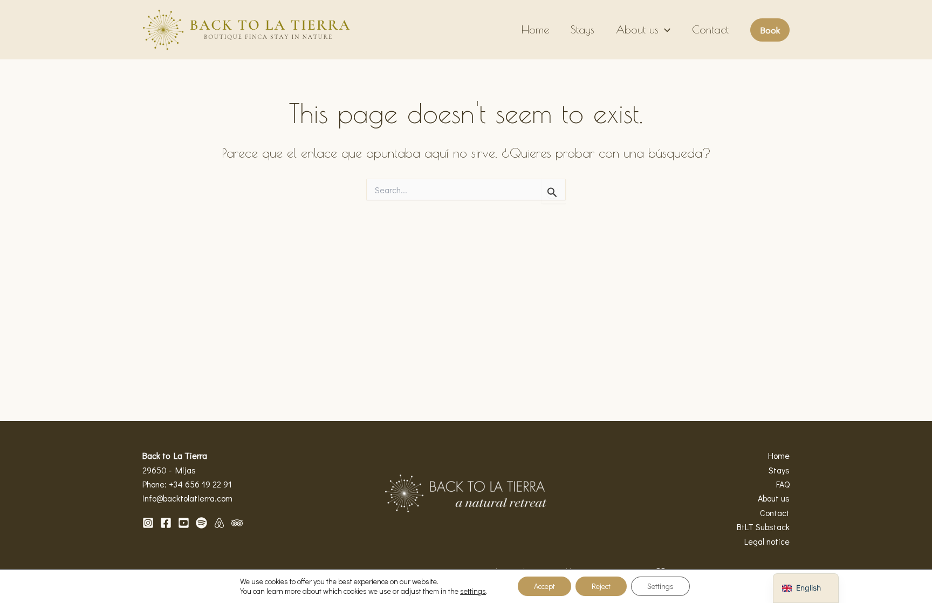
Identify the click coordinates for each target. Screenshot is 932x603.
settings (473, 591)
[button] (664, 29)
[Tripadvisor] (237, 523)
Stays (582, 29)
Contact (710, 29)
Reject (601, 586)
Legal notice (767, 541)
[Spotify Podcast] (201, 523)
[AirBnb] (219, 523)
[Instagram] (148, 523)
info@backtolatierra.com (187, 498)
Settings (660, 586)
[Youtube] (183, 523)
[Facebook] (166, 523)
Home (535, 29)
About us (637, 29)
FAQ (783, 484)
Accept (544, 586)
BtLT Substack (763, 526)
